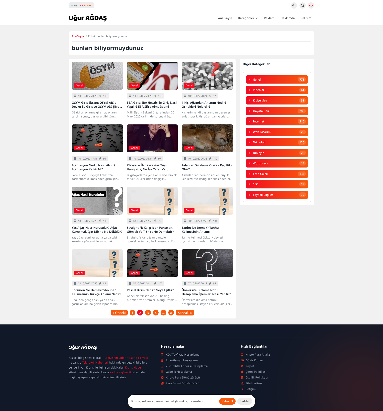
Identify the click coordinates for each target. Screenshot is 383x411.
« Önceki (119, 312)
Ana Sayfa (225, 18)
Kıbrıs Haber (133, 367)
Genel (79, 85)
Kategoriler (246, 18)
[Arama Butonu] (302, 5)
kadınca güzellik (121, 372)
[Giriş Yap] (311, 5)
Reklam (269, 18)
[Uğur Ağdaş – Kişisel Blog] (110, 348)
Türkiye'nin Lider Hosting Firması (125, 358)
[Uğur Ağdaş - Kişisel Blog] (88, 18)
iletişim (306, 18)
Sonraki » (185, 312)
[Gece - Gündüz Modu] (294, 7)
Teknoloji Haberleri (95, 362)
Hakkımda (287, 18)
